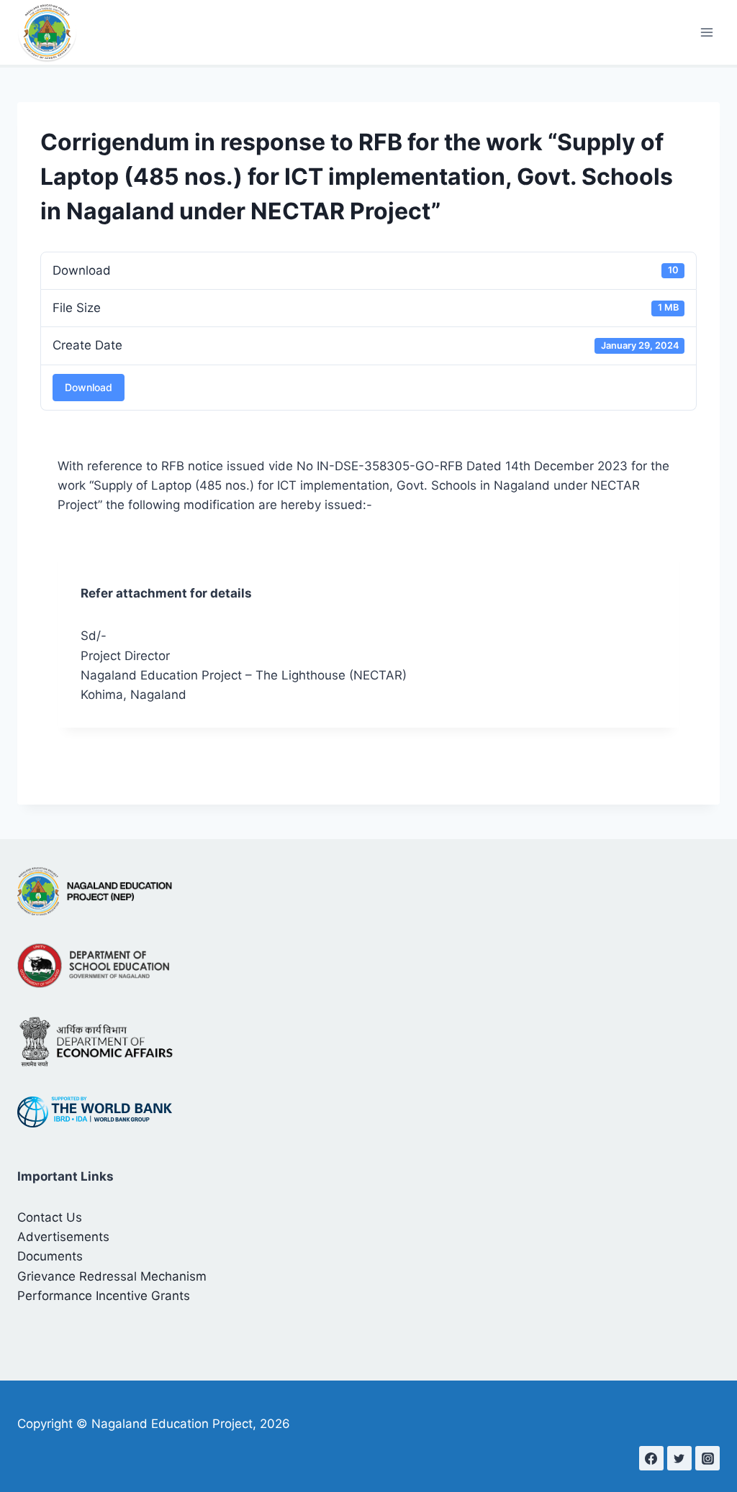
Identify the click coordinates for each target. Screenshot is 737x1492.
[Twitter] (679, 1458)
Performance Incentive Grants (103, 1296)
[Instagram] (707, 1458)
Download (88, 387)
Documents (50, 1256)
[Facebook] (651, 1458)
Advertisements (63, 1237)
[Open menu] (706, 32)
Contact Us (49, 1217)
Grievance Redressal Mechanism (112, 1276)
